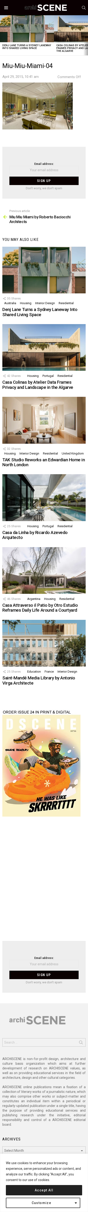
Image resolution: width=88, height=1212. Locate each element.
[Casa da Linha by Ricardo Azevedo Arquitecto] (44, 497)
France (49, 671)
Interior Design (45, 303)
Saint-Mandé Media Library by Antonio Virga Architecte (38, 680)
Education (34, 671)
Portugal (48, 376)
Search (81, 1043)
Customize (41, 1203)
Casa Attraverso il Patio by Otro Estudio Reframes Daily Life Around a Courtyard (40, 607)
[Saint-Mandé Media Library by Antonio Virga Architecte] (44, 643)
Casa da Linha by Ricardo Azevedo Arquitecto (35, 535)
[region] (44, 1183)
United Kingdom (73, 453)
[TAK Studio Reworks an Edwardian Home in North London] (44, 420)
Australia (10, 303)
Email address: (44, 164)
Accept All (44, 1190)
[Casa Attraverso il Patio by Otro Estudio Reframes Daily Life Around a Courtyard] (44, 570)
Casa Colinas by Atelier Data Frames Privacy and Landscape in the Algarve (37, 384)
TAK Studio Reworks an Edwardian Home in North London (43, 462)
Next (85, 35)
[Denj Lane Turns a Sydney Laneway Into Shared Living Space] (27, 28)
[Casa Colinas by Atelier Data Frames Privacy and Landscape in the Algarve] (44, 347)
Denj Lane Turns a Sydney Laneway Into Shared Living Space (26, 47)
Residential (66, 303)
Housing (25, 303)
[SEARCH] (84, 7)
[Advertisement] (44, 882)
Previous (2, 35)
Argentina (33, 599)
